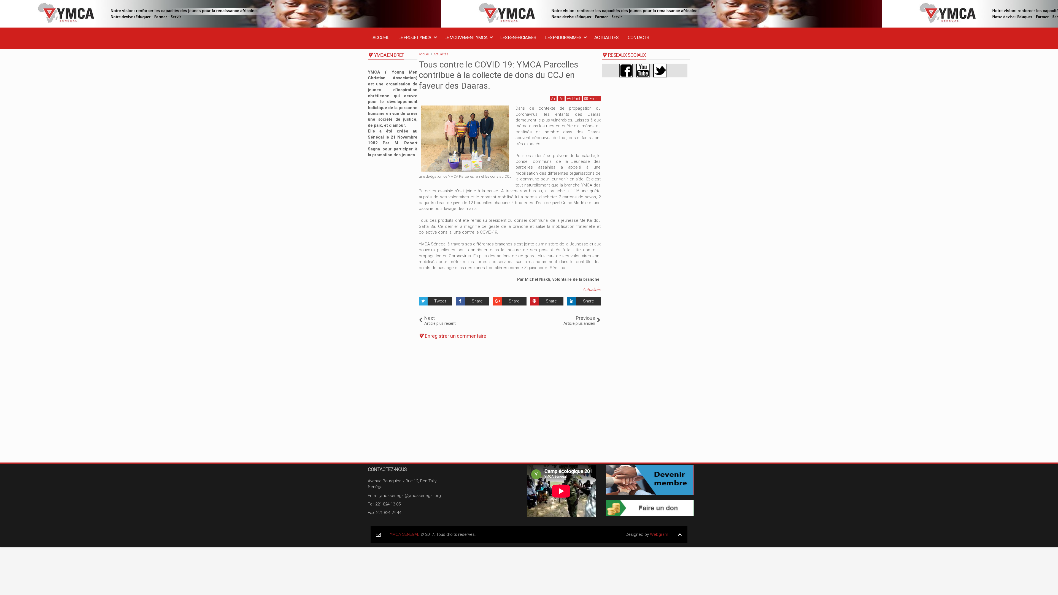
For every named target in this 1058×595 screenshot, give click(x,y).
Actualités (606, 37)
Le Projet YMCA (414, 37)
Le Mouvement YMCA (465, 37)
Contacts (638, 37)
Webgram (659, 534)
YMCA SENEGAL (404, 534)
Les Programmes (563, 37)
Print (576, 98)
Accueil (381, 37)
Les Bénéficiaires (518, 37)
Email (594, 98)
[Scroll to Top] (679, 534)
